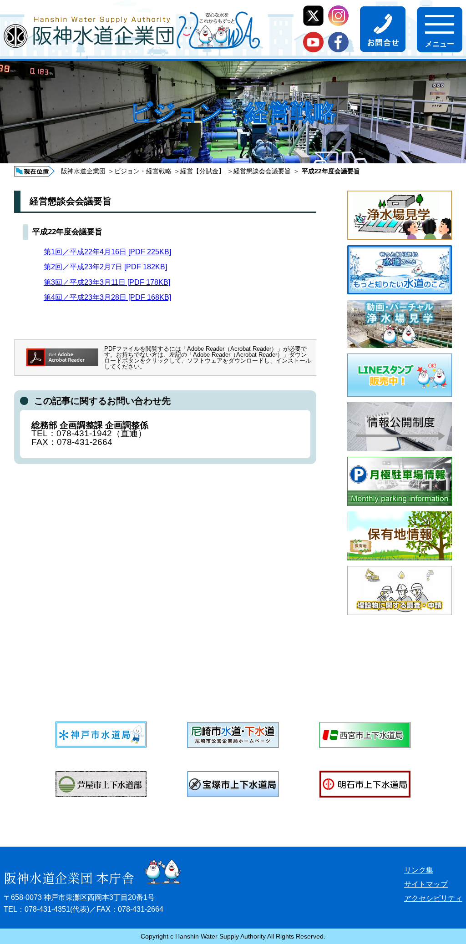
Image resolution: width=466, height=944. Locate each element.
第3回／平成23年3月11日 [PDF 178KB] (107, 282)
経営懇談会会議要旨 (262, 171)
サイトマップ (426, 884)
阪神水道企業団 (83, 171)
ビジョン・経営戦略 (143, 171)
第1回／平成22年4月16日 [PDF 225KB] (107, 252)
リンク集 (418, 870)
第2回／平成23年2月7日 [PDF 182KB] (105, 267)
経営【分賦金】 (202, 171)
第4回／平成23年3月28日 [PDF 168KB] (107, 297)
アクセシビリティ (433, 898)
